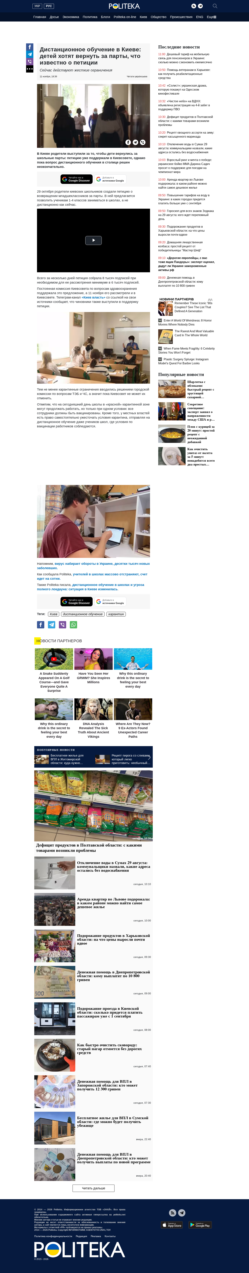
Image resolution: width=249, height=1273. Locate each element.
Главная (39, 17)
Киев (143, 17)
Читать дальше (93, 1188)
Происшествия (181, 17)
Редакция (81, 1236)
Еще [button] (210, 17)
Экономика (71, 17)
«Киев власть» (93, 297)
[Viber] (29, 61)
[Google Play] (200, 1225)
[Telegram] (200, 6)
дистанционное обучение (83, 614)
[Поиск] (215, 6)
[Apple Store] (172, 1225)
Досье (54, 17)
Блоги (105, 17)
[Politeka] (124, 6)
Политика (90, 17)
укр (37, 6)
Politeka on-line (125, 17)
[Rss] (193, 6)
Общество (158, 17)
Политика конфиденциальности (53, 1236)
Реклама (96, 1236)
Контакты (110, 1236)
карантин (116, 614)
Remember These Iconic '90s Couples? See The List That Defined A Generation (193, 307)
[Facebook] (29, 47)
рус (49, 6)
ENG (199, 17)
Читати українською (137, 76)
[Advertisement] (93, 455)
